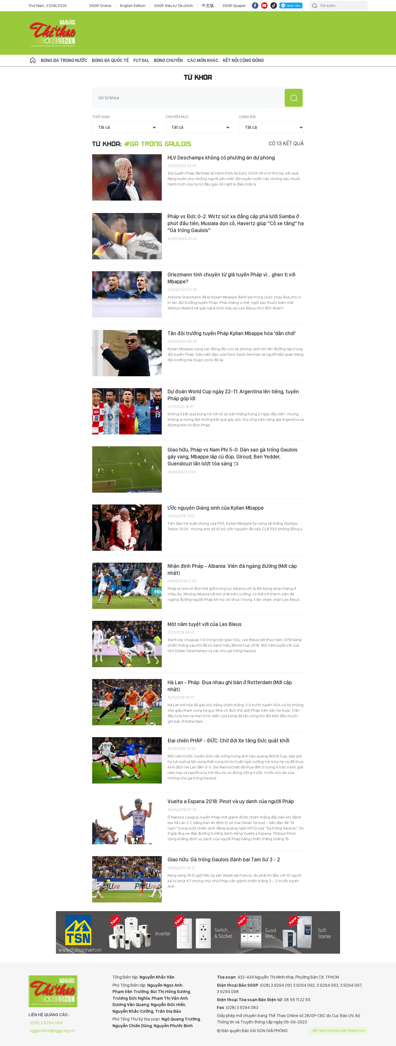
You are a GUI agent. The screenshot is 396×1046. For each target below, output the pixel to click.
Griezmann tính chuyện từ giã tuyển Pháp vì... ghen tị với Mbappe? (231, 278)
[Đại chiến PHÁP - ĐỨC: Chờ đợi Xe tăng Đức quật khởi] (127, 760)
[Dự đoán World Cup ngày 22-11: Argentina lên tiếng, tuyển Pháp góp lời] (127, 411)
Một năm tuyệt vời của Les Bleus (204, 624)
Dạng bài (247, 116)
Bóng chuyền (168, 60)
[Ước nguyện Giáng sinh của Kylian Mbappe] (127, 527)
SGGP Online (100, 5)
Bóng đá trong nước (64, 60)
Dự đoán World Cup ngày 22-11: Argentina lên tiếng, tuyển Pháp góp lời (233, 394)
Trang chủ (32, 60)
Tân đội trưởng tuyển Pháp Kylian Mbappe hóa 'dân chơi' (232, 333)
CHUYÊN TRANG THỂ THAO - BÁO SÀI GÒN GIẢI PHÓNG (53, 33)
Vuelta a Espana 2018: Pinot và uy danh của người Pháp (231, 801)
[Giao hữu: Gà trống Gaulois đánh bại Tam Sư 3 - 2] (127, 879)
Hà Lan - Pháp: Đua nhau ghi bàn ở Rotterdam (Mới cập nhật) (230, 685)
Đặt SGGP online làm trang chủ (339, 1031)
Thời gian (101, 116)
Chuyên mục (177, 116)
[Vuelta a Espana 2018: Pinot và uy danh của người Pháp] (127, 821)
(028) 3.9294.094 (46, 1022)
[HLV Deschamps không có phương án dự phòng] (127, 177)
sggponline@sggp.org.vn (52, 1030)
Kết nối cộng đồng (243, 60)
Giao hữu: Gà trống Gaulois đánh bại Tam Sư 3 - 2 (224, 859)
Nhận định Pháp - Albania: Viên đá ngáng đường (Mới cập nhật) (232, 569)
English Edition (133, 5)
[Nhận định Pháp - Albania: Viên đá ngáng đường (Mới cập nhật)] (127, 586)
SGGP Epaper (234, 5)
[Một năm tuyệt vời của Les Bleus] (127, 644)
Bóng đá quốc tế (110, 60)
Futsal (141, 60)
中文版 (208, 5)
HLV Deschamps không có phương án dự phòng (221, 158)
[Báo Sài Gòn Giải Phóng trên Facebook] (255, 5)
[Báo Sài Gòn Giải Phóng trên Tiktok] (273, 5)
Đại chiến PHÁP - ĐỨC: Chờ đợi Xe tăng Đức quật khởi (228, 740)
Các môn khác (202, 60)
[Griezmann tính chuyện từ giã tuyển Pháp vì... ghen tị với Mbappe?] (127, 294)
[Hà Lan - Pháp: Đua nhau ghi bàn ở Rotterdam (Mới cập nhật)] (127, 702)
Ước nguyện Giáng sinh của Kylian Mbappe (216, 508)
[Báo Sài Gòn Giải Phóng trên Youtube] (264, 5)
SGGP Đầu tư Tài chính (173, 5)
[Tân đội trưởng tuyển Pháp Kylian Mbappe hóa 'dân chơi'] (127, 353)
